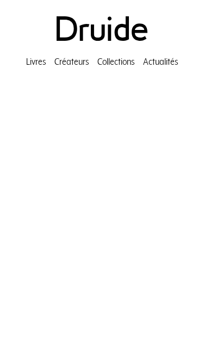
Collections (116, 61)
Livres (36, 61)
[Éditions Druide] (102, 28)
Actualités (160, 61)
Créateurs (71, 61)
